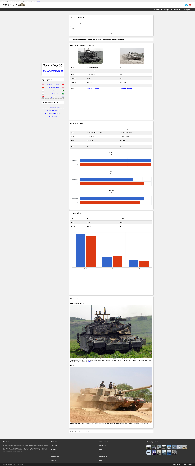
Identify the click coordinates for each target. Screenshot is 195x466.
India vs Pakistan (53, 90)
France (100, 460)
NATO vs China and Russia (52, 107)
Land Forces (54, 445)
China (100, 453)
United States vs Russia (53, 84)
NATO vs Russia (53, 116)
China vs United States (53, 87)
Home (184, 464)
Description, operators (93, 88)
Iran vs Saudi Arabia (53, 94)
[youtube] (189, 6)
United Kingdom (103, 456)
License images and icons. (15, 451)
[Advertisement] (53, 37)
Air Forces (53, 449)
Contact (190, 464)
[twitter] (186, 6)
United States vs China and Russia (53, 113)
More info (38, 1)
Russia (100, 449)
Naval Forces (54, 453)
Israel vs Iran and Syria (52, 110)
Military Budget (55, 456)
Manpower (53, 460)
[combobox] (111, 23)
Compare (111, 33)
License (90, 361)
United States (102, 445)
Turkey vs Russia (53, 97)
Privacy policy (176, 464)
